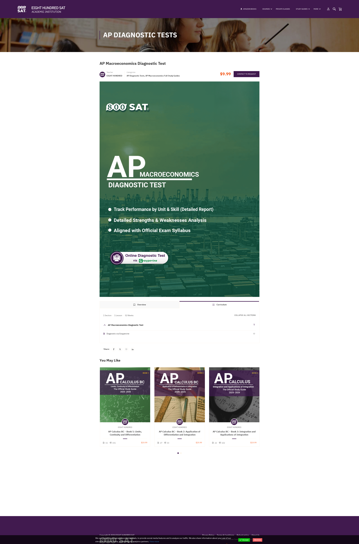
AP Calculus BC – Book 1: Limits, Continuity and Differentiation (125, 433)
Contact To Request (246, 74)
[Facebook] (114, 349)
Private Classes (283, 9)
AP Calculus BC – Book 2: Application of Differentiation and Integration (179, 433)
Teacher (110, 72)
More (316, 9)
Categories (131, 72)
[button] (178, 453)
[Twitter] (120, 349)
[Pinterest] (126, 349)
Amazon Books (249, 9)
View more (154, 541)
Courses (266, 9)
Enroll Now (125, 394)
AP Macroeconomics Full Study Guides (162, 75)
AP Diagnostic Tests (135, 75)
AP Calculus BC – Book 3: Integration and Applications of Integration (234, 433)
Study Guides (302, 9)
